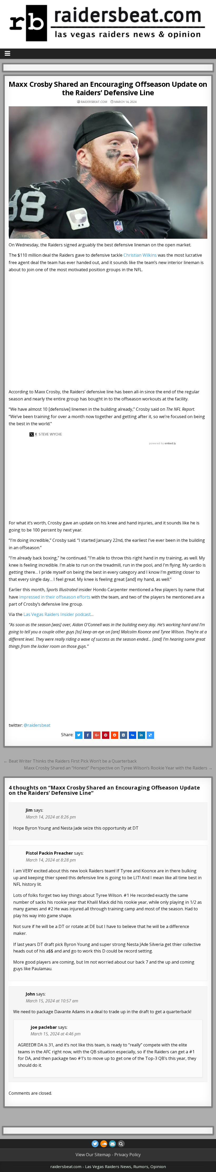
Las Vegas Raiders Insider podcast (57, 614)
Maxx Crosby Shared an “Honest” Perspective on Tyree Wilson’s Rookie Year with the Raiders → (118, 768)
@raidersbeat (37, 725)
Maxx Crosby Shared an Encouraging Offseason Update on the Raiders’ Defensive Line (108, 88)
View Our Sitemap (93, 1154)
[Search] (121, 1143)
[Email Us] (112, 1143)
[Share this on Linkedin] (141, 735)
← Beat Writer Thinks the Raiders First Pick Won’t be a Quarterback (70, 761)
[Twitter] (95, 1143)
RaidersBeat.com (94, 102)
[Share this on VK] (123, 735)
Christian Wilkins (140, 255)
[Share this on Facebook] (87, 735)
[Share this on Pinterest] (105, 735)
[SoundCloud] (103, 1143)
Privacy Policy (127, 1154)
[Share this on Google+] (96, 735)
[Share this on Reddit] (114, 735)
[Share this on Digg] (132, 735)
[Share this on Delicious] (150, 735)
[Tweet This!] (78, 735)
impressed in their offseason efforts (54, 597)
